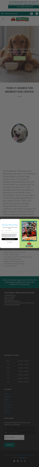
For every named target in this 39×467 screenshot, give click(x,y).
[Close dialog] (38, 220)
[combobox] (3, 231)
